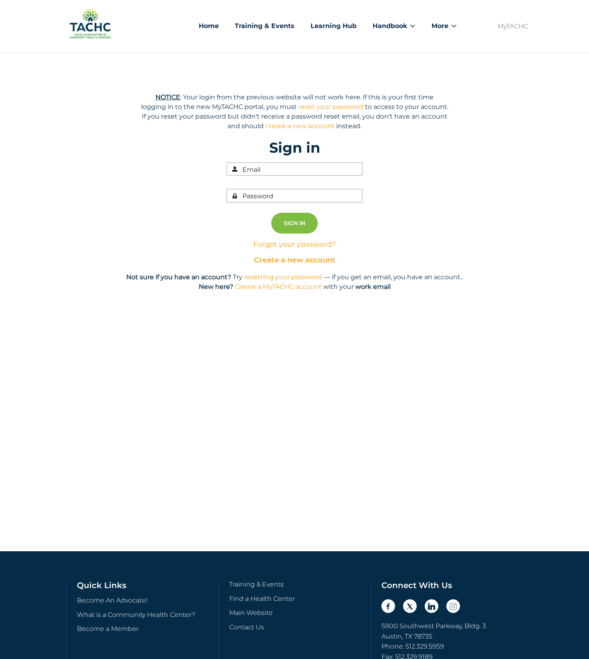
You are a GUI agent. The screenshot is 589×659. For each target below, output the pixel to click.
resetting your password (283, 277)
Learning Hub (334, 26)
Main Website (251, 613)
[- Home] (90, 26)
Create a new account (294, 260)
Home (209, 26)
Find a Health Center (262, 599)
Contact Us (246, 627)
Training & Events (264, 26)
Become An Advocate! (112, 600)
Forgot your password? (294, 244)
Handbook (390, 26)
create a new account (300, 126)
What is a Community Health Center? (136, 615)
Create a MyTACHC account (278, 286)
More (440, 26)
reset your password (331, 107)
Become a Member (108, 629)
